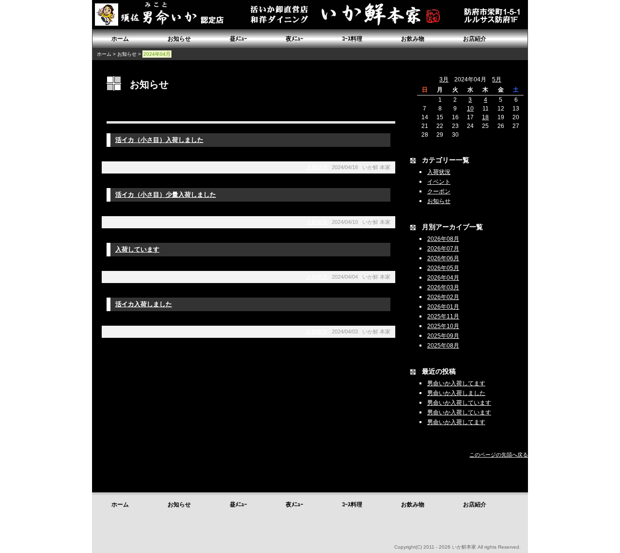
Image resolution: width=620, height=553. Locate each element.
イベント (438, 181)
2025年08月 (443, 345)
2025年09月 (443, 335)
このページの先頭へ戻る (498, 455)
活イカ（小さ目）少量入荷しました (165, 194)
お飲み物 (412, 38)
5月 (496, 79)
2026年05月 (443, 268)
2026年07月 (443, 248)
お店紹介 (474, 38)
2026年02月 (443, 297)
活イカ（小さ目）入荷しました (159, 139)
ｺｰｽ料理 (352, 38)
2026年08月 (443, 239)
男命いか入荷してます (456, 383)
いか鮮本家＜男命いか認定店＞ (164, 14)
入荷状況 (316, 167)
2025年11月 (443, 316)
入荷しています (137, 249)
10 (470, 108)
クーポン (438, 191)
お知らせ (179, 38)
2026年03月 (443, 287)
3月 (444, 79)
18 (485, 117)
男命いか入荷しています (459, 402)
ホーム (120, 38)
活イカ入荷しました (143, 304)
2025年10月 (443, 326)
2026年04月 (443, 277)
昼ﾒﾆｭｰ (238, 38)
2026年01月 (443, 306)
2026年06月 (443, 258)
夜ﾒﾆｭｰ (294, 38)
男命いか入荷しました (456, 393)
